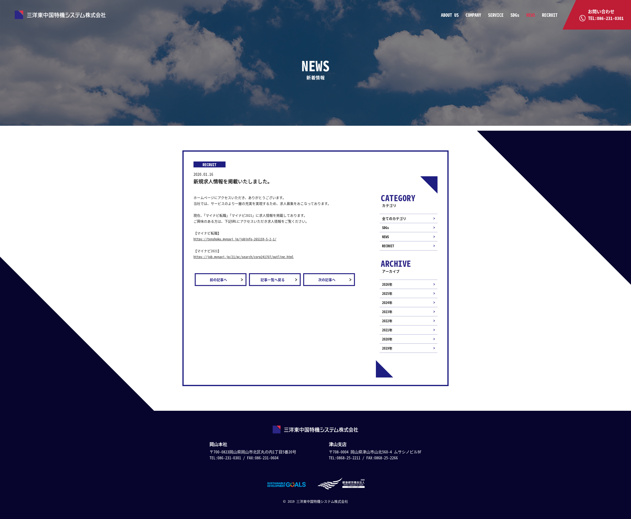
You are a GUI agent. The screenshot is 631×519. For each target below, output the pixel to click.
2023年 (387, 311)
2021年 (387, 329)
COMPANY (473, 15)
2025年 (387, 293)
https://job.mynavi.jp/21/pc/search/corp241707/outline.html (243, 256)
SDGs (514, 15)
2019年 (387, 348)
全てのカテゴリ (394, 218)
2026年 (387, 284)
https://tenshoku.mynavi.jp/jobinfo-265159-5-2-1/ (234, 238)
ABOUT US (450, 15)
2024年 (387, 302)
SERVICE (496, 15)
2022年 (387, 320)
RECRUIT (550, 15)
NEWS (530, 15)
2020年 (387, 339)
